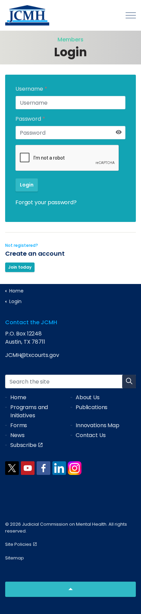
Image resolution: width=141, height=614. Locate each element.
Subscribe (23, 445)
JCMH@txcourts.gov (32, 355)
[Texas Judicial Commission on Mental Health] (27, 15)
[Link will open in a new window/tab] (12, 468)
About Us (88, 397)
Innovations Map (97, 425)
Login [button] (27, 184)
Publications (91, 407)
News (17, 435)
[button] (129, 381)
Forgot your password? (46, 202)
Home (18, 397)
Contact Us (91, 435)
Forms (18, 425)
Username (31, 89)
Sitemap (14, 558)
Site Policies (18, 544)
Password (30, 119)
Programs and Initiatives (29, 411)
